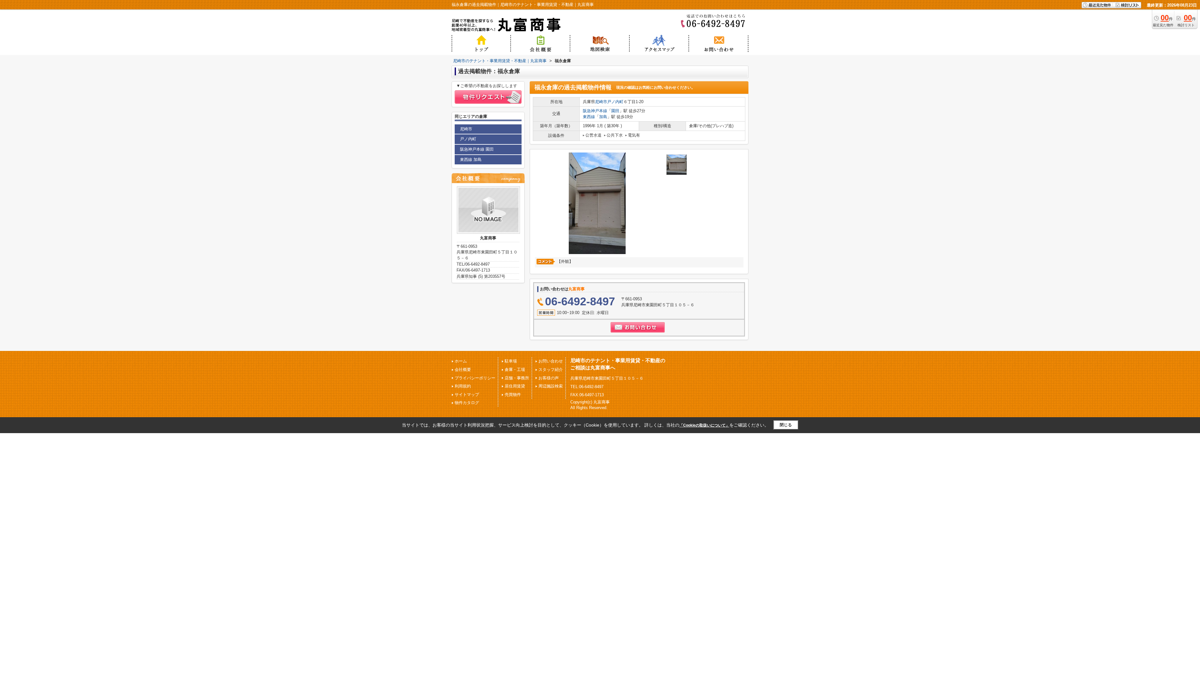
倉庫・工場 (515, 369)
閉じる (786, 424)
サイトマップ (467, 394)
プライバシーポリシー (475, 378)
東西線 (589, 116)
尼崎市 (601, 101)
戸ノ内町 (615, 101)
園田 (615, 110)
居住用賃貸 (515, 386)
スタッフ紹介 (550, 369)
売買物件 (513, 394)
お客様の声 (548, 378)
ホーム (461, 361)
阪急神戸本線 (595, 110)
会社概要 (463, 369)
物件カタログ (467, 402)
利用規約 (463, 386)
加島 (603, 116)
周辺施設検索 (550, 386)
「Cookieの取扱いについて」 (704, 425)
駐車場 (511, 361)
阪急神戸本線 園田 (477, 149)
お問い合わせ (550, 361)
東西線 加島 (471, 159)
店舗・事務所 (517, 378)
